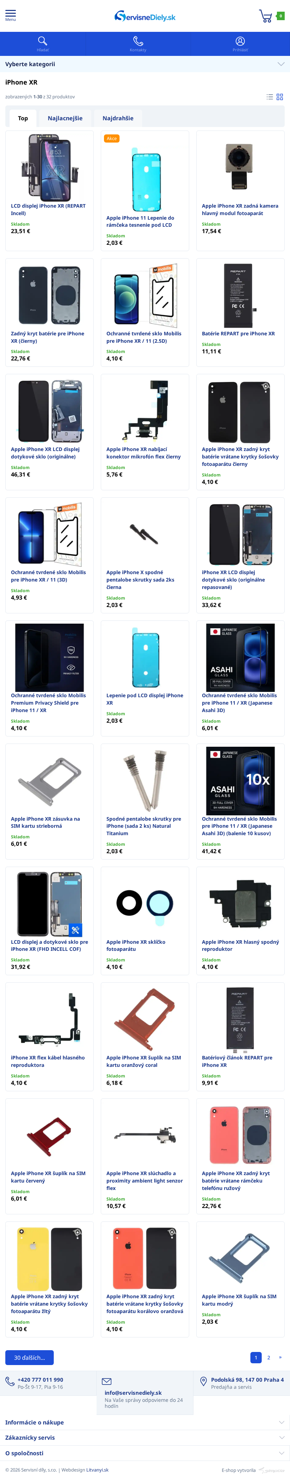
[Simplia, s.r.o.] (271, 1470)
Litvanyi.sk (97, 1470)
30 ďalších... (29, 1358)
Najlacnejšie (65, 118)
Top (23, 118)
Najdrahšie (118, 118)
